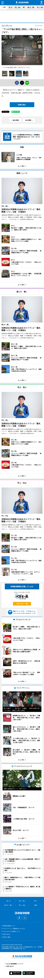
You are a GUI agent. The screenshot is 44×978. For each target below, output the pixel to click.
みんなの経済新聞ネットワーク (22, 956)
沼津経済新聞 (22, 2)
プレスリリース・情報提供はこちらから (14, 928)
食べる (10, 7)
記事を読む (22, 105)
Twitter (25, 918)
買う (24, 7)
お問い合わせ (6, 934)
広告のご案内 (6, 937)
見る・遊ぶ (18, 7)
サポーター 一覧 (22, 603)
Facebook (19, 918)
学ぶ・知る (40, 7)
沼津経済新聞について (9, 926)
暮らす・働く (31, 7)
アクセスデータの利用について (11, 931)
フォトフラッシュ (7, 25)
